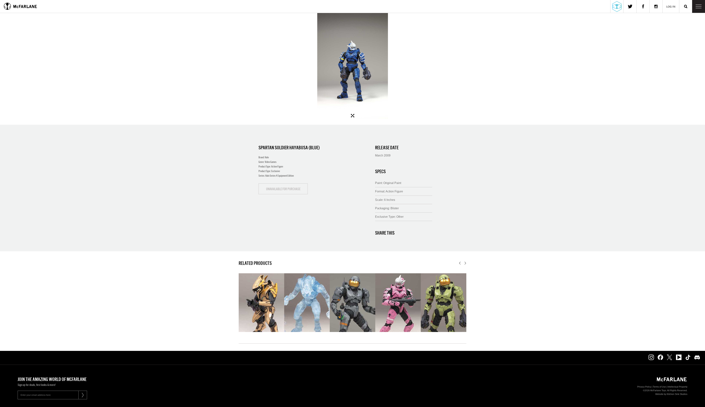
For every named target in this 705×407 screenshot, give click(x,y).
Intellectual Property (677, 387)
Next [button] (465, 263)
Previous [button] (459, 263)
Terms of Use (659, 387)
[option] (352, 66)
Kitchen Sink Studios (677, 394)
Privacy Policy (644, 387)
